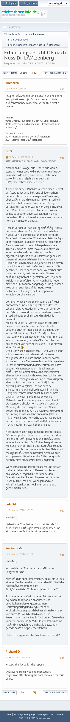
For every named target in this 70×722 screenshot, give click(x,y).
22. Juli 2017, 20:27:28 (15, 88)
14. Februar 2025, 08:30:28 (17, 657)
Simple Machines (44, 718)
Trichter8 (12, 83)
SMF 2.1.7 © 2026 (27, 718)
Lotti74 (10, 504)
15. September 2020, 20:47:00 (19, 554)
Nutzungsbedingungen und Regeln (31, 714)
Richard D (12, 651)
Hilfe (9, 714)
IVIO (8, 151)
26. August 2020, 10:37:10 (21, 157)
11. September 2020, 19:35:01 (19, 510)
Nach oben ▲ (56, 714)
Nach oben (9, 692)
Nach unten (10, 73)
